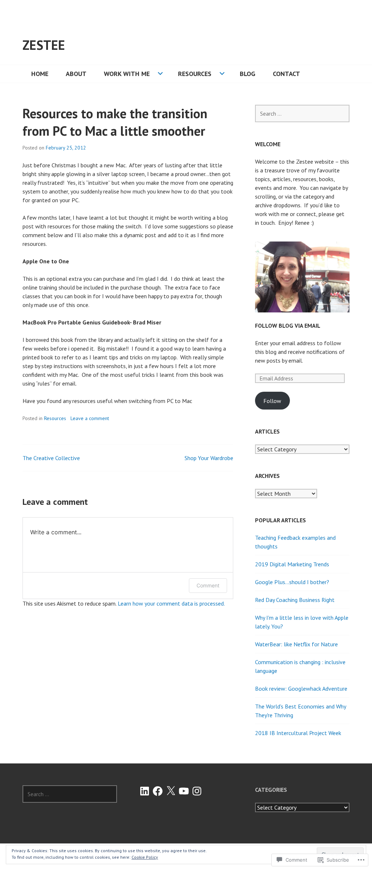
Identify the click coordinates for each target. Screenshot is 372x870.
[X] (171, 791)
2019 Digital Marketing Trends (292, 564)
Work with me (127, 73)
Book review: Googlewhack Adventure (301, 688)
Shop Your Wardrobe (209, 458)
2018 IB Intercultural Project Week (298, 733)
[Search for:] (302, 113)
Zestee (44, 44)
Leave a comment (89, 418)
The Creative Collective (51, 458)
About (76, 73)
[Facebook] (157, 791)
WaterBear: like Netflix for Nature (296, 644)
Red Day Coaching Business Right (295, 599)
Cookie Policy (145, 857)
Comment (208, 585)
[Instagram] (197, 791)
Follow (272, 400)
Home (39, 73)
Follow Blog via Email (287, 325)
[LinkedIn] (144, 791)
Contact (286, 73)
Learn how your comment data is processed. (171, 603)
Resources (194, 73)
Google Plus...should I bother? (292, 582)
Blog (247, 73)
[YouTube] (184, 791)
